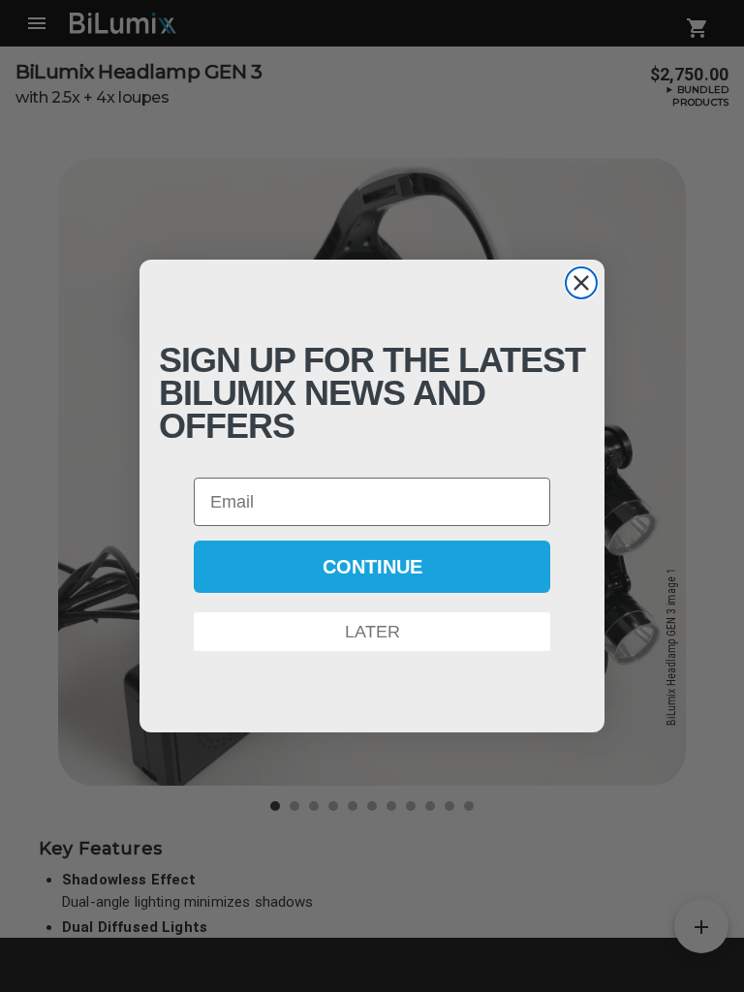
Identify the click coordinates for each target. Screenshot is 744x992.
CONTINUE (372, 566)
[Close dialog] (581, 282)
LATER (372, 631)
